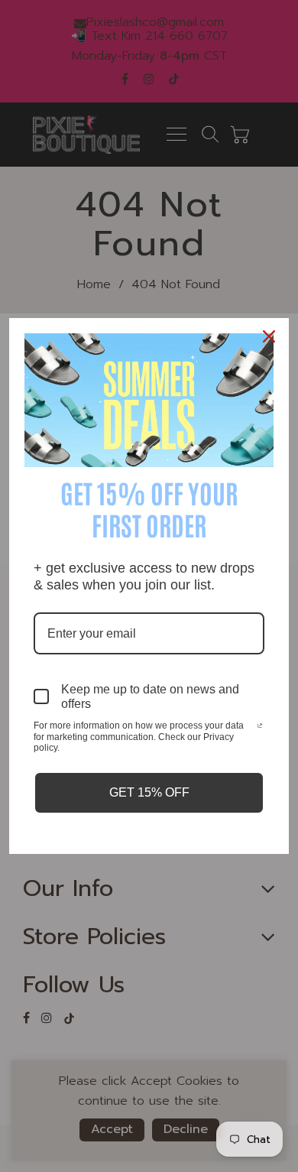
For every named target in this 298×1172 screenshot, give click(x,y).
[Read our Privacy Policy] (259, 727)
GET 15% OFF (149, 792)
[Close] (270, 336)
